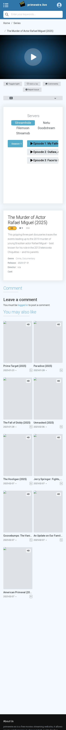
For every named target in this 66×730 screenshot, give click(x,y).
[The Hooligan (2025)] (17, 455)
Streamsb (23, 133)
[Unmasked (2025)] (48, 398)
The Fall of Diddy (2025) (16, 422)
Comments (52, 84)
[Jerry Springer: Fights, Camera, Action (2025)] (48, 455)
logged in (23, 305)
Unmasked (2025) (44, 422)
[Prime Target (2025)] (17, 342)
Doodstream (46, 128)
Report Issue (33, 90)
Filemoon (23, 128)
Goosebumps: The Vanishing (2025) (17, 535)
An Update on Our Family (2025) (48, 535)
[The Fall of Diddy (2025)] (17, 398)
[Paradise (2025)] (48, 342)
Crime (18, 258)
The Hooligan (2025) (15, 479)
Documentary (28, 258)
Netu (46, 123)
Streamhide (23, 123)
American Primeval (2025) (17, 592)
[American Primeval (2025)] (17, 568)
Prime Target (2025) (14, 366)
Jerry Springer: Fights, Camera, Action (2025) (48, 479)
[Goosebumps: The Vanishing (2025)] (17, 512)
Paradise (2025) (43, 366)
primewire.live (37, 4)
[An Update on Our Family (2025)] (48, 512)
